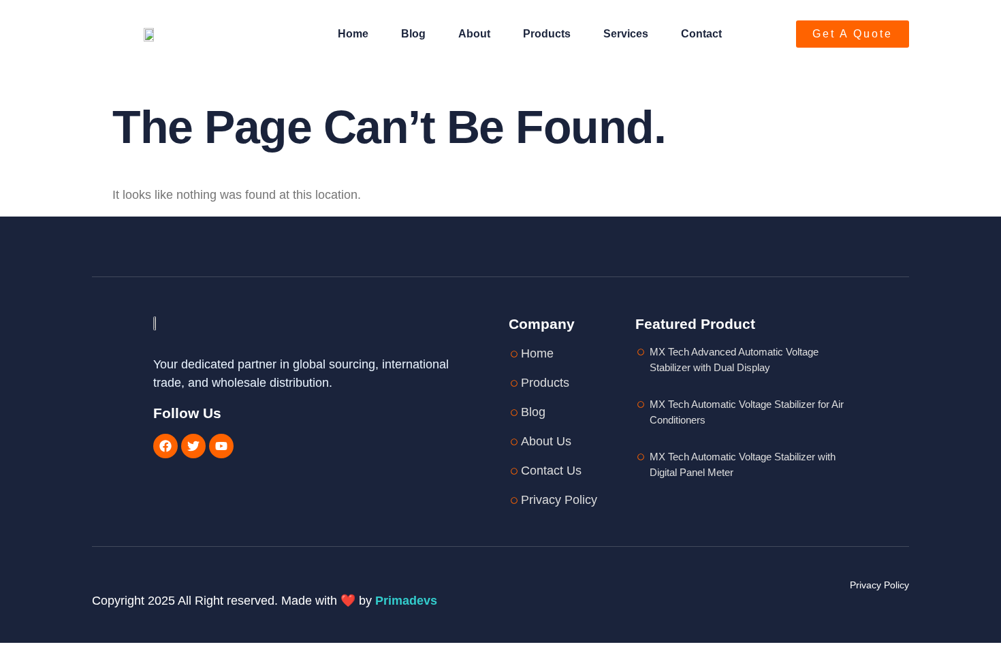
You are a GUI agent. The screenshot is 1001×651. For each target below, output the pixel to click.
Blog (413, 33)
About (474, 33)
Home (353, 33)
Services (625, 33)
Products (547, 33)
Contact (701, 33)
